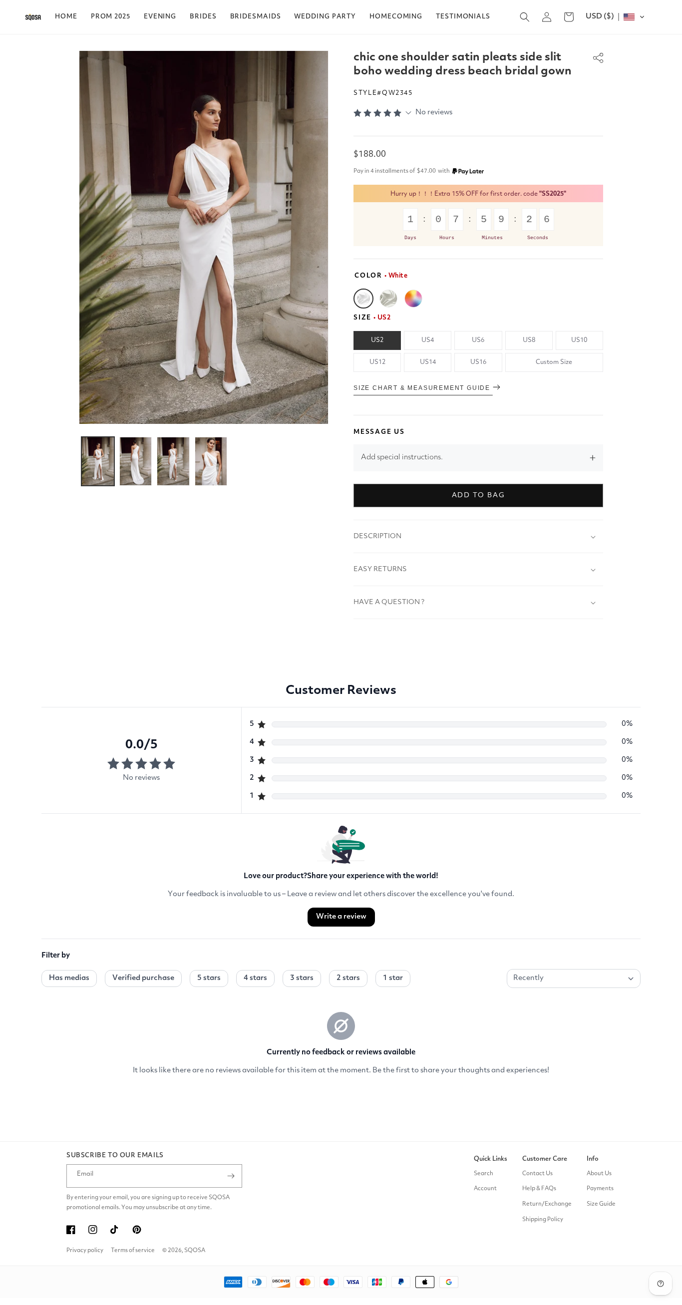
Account (485, 1189)
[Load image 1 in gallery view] (97, 461)
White (363, 299)
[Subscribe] (231, 1176)
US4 (427, 340)
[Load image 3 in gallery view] (173, 461)
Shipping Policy (542, 1220)
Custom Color (413, 299)
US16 (478, 362)
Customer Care (544, 1159)
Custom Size (554, 362)
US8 (529, 340)
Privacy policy (84, 1251)
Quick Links (490, 1159)
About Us (599, 1174)
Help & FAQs (539, 1189)
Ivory (388, 299)
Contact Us (537, 1174)
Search (483, 1174)
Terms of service (133, 1251)
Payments (600, 1189)
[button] (110, 17)
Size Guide (601, 1204)
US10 (579, 340)
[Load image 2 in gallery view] (135, 461)
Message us (379, 432)
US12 (377, 362)
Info (593, 1159)
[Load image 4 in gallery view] (211, 461)
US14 (428, 362)
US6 (478, 340)
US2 (377, 340)
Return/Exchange (547, 1204)
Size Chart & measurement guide (423, 387)
